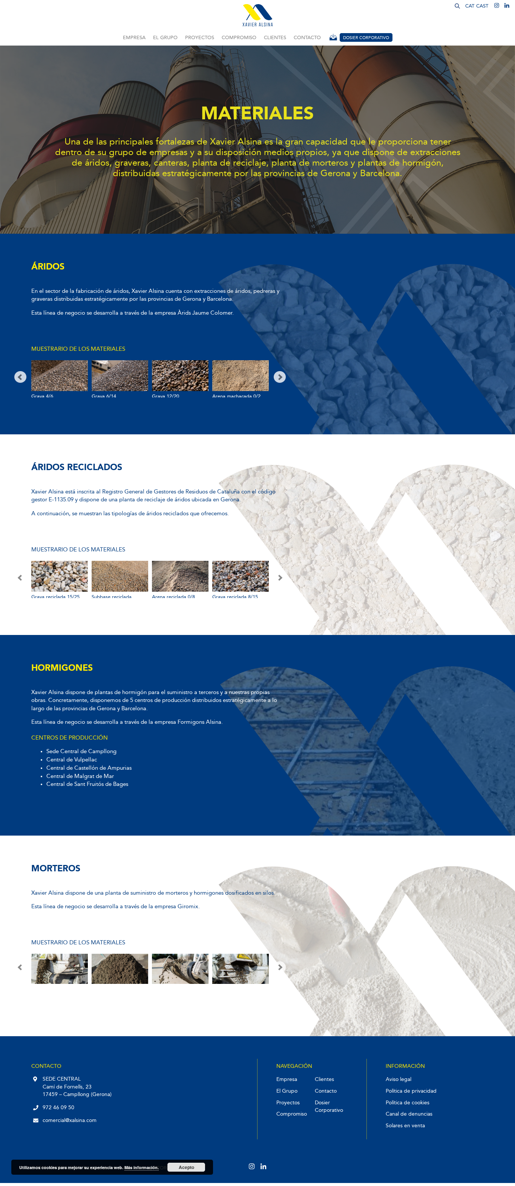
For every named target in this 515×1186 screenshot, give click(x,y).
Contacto (307, 38)
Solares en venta (405, 1125)
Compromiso (239, 38)
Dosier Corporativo (366, 37)
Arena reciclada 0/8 (173, 597)
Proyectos (199, 38)
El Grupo (165, 38)
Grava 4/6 (42, 396)
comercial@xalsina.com (70, 1120)
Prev (20, 377)
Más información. (141, 1167)
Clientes (275, 38)
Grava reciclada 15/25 (55, 597)
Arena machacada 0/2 (236, 396)
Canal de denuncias (409, 1114)
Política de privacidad (411, 1091)
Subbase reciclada (112, 597)
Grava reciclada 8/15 (235, 597)
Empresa (134, 38)
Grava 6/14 (104, 396)
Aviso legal (398, 1079)
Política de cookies (407, 1102)
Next (280, 377)
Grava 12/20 (165, 396)
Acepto (186, 1167)
